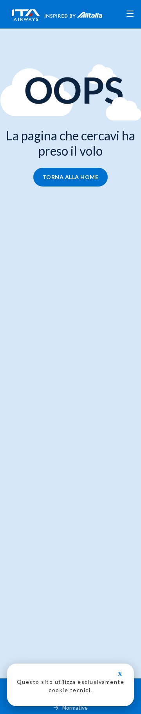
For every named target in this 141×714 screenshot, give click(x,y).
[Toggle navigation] (130, 14)
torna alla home (71, 177)
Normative (75, 707)
